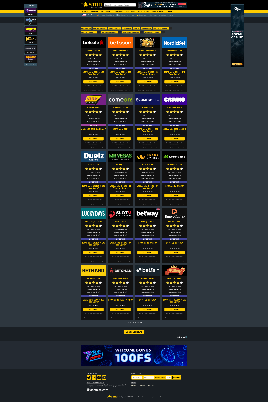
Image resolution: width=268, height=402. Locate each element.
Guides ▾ (169, 11)
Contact (142, 385)
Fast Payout (127, 28)
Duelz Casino (93, 164)
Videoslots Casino (147, 51)
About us (151, 385)
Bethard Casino (93, 278)
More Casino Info (134, 332)
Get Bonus (93, 82)
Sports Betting (143, 11)
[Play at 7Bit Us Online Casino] (134, 355)
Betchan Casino (120, 278)
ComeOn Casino (120, 108)
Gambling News (157, 11)
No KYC (136, 28)
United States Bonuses (166, 15)
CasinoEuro (147, 108)
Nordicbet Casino (174, 51)
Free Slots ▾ (105, 11)
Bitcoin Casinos (114, 28)
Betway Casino (147, 221)
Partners (134, 385)
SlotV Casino (120, 221)
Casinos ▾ (94, 11)
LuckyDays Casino (93, 221)
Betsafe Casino (93, 51)
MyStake (30, 24)
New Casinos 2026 (99, 28)
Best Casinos (86, 28)
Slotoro (31, 33)
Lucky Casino (93, 108)
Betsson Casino (120, 51)
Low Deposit (146, 28)
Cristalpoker (30, 52)
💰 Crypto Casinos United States (147, 15)
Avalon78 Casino (174, 278)
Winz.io (31, 42)
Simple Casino (174, 221)
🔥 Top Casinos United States (105, 15)
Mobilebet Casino (174, 164)
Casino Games (118, 11)
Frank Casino (147, 164)
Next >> (139, 322)
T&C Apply (89, 85)
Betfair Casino (147, 278)
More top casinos (31, 65)
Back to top (181, 337)
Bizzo (30, 61)
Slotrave (30, 14)
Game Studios (130, 11)
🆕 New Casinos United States (125, 15)
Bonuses (85, 11)
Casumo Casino (174, 108)
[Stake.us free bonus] (162, 5)
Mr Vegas (120, 164)
